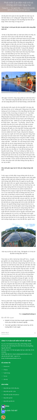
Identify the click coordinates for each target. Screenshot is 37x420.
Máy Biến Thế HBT (10, 410)
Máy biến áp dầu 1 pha (9, 391)
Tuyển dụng (6, 373)
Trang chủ (5, 8)
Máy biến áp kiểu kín (8, 401)
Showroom (6, 366)
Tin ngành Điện (15, 8)
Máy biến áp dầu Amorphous (11, 394)
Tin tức (5, 376)
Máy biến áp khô (7, 398)
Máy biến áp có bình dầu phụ (11, 388)
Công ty (5, 369)
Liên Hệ (5, 379)
